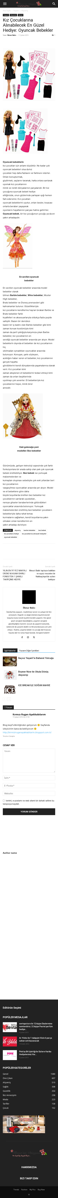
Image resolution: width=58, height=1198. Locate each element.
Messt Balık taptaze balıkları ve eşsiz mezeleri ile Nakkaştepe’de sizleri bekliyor (42, 575)
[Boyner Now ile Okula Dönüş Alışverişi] (10, 675)
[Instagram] (29, 637)
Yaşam (16, 10)
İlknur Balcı (11, 35)
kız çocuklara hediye (11, 534)
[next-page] (9, 699)
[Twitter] (12, 41)
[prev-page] (4, 699)
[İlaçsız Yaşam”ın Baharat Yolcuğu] (10, 661)
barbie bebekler (29, 530)
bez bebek (42, 530)
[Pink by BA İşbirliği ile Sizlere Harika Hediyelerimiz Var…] (10, 1055)
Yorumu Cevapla (9, 736)
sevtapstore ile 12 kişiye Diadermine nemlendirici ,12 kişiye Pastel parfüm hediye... (36, 1026)
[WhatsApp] (25, 41)
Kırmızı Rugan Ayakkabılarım (29, 714)
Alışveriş (24, 10)
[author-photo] (29, 604)
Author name (10, 852)
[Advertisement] (26, 879)
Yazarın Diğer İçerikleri (29, 651)
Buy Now (41, 1189)
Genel (21, 15)
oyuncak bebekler (10, 537)
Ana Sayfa (7, 10)
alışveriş (18, 530)
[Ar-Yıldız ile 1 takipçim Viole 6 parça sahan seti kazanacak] (10, 1041)
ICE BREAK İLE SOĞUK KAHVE (34, 685)
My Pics (32, 1189)
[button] (4, 4)
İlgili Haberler (10, 651)
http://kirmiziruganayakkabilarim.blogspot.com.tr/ (27, 732)
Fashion (24, 1189)
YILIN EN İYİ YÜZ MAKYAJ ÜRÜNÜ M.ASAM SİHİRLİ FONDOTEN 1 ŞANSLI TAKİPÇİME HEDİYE (15, 575)
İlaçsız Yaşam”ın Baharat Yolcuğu (36, 658)
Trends (16, 1189)
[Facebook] (5, 41)
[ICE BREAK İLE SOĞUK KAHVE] (10, 688)
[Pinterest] (18, 41)
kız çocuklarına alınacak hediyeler (34, 534)
